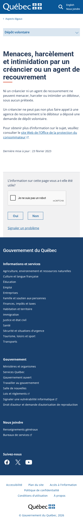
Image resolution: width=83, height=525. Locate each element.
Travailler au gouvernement (21, 383)
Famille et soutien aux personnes (24, 298)
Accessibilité (14, 485)
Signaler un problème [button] (23, 228)
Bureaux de (16, 435)
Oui (18, 217)
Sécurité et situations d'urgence (23, 331)
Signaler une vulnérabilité (28, 399)
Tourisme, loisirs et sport (19, 336)
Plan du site (36, 485)
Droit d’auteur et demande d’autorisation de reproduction (40, 404)
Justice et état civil (14, 320)
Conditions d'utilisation (33, 495)
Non (37, 217)
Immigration (11, 314)
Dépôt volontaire (17, 33)
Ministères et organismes (19, 366)
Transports (10, 341)
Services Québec (14, 372)
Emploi (7, 287)
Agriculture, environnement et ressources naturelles (37, 271)
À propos (59, 495)
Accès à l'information (63, 485)
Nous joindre (73, 9)
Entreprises (10, 293)
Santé (6, 325)
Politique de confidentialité (41, 490)
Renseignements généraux (20, 429)
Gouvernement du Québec (30, 250)
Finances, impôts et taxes (19, 303)
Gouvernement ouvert (17, 377)
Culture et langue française (20, 276)
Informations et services (21, 264)
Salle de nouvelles (14, 388)
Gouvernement (14, 359)
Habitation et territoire (17, 309)
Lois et (15, 393)
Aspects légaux (13, 18)
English (70, 4)
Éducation (9, 282)
